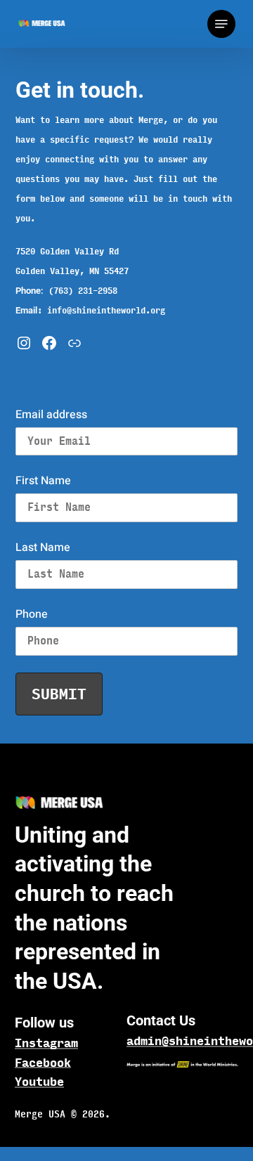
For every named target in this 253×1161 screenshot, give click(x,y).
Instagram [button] (46, 1043)
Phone (31, 614)
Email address (51, 414)
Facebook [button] (43, 1062)
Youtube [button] (39, 1081)
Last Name (42, 547)
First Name (43, 480)
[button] (221, 24)
